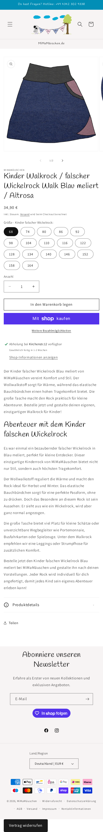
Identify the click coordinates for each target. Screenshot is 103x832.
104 (29, 243)
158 (12, 265)
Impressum (49, 808)
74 (28, 231)
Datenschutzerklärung (81, 801)
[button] (10, 24)
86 (61, 231)
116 (65, 243)
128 (12, 254)
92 (78, 231)
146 (67, 254)
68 (11, 231)
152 (85, 254)
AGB (19, 808)
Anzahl (8, 276)
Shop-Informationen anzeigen (33, 357)
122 (83, 243)
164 (30, 265)
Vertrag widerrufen (25, 825)
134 (30, 254)
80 (44, 231)
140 (49, 254)
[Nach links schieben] (40, 160)
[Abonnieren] (87, 699)
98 (11, 243)
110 (47, 243)
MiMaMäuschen (27, 801)
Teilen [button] (13, 623)
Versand (25, 214)
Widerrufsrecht (52, 801)
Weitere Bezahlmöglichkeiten (51, 330)
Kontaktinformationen (76, 808)
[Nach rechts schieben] (62, 160)
